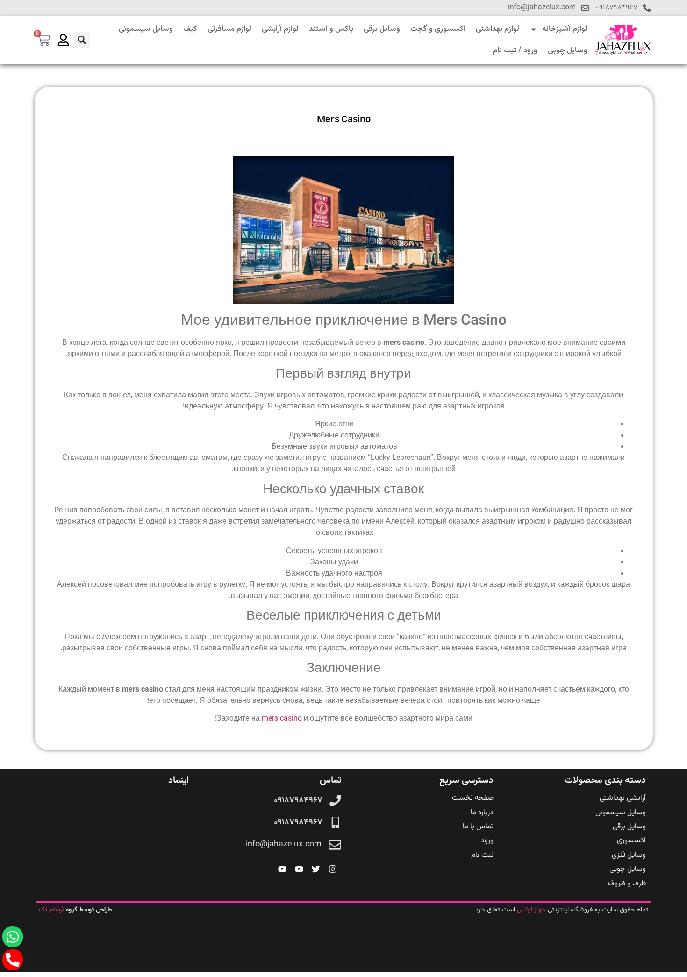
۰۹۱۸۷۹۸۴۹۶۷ (616, 8)
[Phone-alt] (12, 959)
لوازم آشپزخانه (564, 29)
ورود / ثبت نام (515, 50)
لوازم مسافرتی (229, 29)
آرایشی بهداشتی (623, 798)
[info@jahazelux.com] (585, 8)
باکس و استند (331, 29)
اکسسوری (631, 840)
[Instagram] (332, 868)
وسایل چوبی (567, 50)
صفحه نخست (473, 798)
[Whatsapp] (12, 936)
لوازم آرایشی (280, 29)
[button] (82, 40)
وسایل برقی (382, 29)
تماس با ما (478, 826)
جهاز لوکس (531, 910)
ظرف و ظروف (627, 884)
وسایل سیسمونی (146, 29)
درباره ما (482, 812)
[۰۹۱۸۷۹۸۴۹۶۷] (647, 8)
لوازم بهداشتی (497, 29)
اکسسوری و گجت (437, 29)
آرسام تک (52, 910)
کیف (190, 29)
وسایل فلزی (629, 855)
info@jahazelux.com (542, 8)
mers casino (282, 719)
